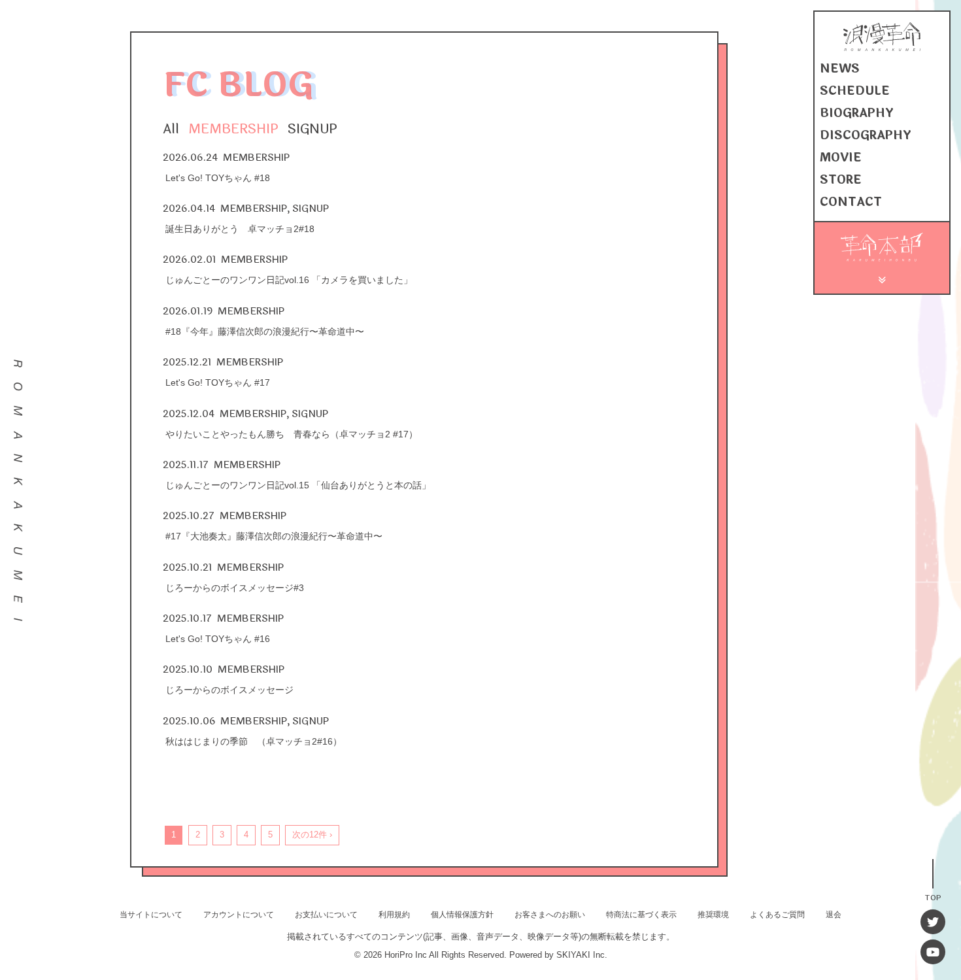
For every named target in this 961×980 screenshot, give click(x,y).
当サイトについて (151, 914)
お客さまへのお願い (549, 914)
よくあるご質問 (777, 914)
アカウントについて (238, 914)
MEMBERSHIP (233, 129)
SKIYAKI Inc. (581, 955)
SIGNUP (312, 129)
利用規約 (394, 914)
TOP (932, 897)
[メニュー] (882, 278)
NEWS (840, 69)
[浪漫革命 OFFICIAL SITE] (881, 48)
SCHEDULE (855, 91)
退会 (833, 914)
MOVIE (841, 157)
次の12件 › (312, 834)
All (171, 129)
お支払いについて (326, 914)
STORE (841, 180)
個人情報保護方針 (462, 914)
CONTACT (851, 202)
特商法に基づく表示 (641, 914)
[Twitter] (932, 921)
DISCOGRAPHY (865, 135)
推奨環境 (713, 914)
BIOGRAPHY (857, 113)
